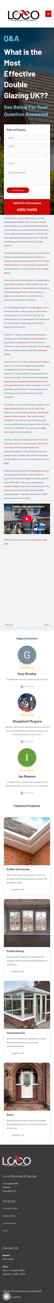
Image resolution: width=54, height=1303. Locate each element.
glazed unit (24, 342)
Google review (28, 686)
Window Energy (14, 253)
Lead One (17, 1297)
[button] (18, 890)
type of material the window (35, 361)
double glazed (36, 307)
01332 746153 (27, 210)
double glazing (10, 408)
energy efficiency (20, 292)
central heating (37, 338)
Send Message (18, 190)
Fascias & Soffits (10, 1208)
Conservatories (9, 1223)
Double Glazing (9, 1215)
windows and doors (12, 486)
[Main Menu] (48, 14)
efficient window (16, 284)
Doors (5, 1230)
